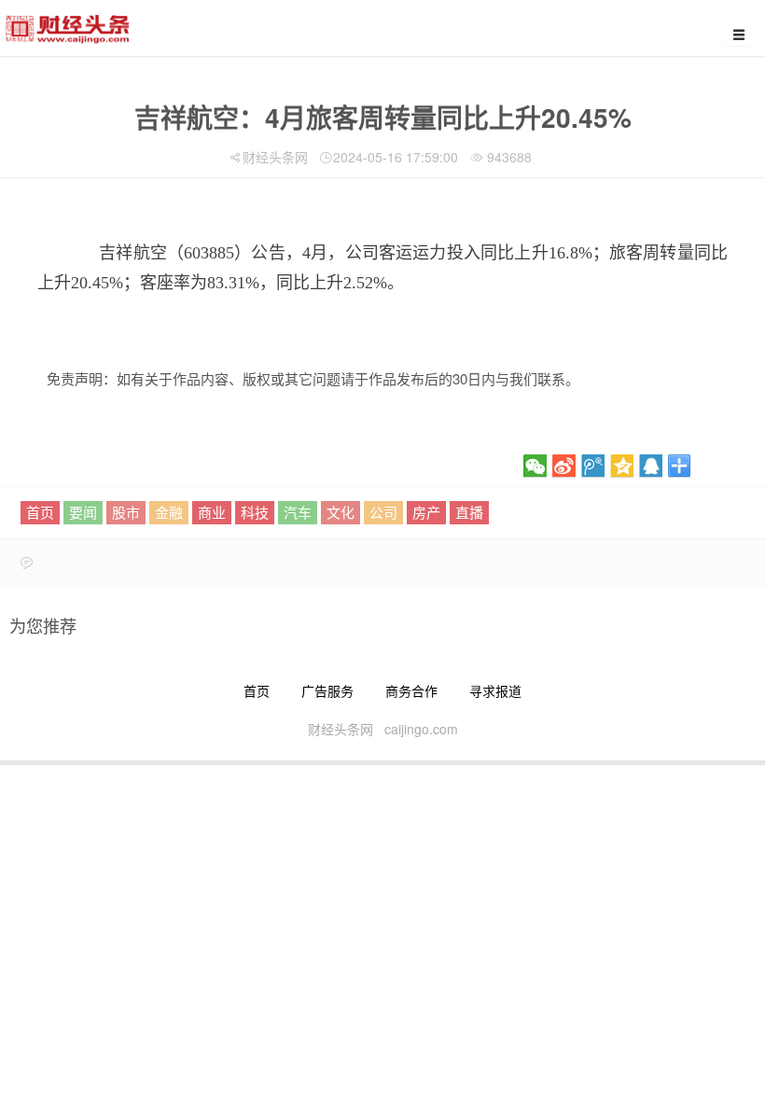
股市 (126, 512)
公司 (383, 512)
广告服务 (327, 690)
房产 (426, 512)
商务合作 (411, 690)
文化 (341, 512)
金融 (169, 512)
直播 (469, 512)
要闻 (83, 512)
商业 (212, 512)
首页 (40, 512)
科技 (255, 512)
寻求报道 (495, 690)
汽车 (298, 512)
